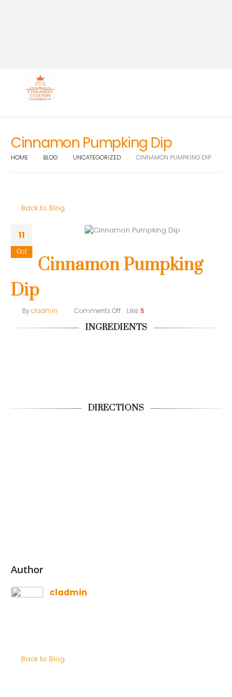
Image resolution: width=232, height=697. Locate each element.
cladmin (44, 311)
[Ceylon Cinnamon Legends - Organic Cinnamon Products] (40, 88)
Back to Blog (42, 208)
